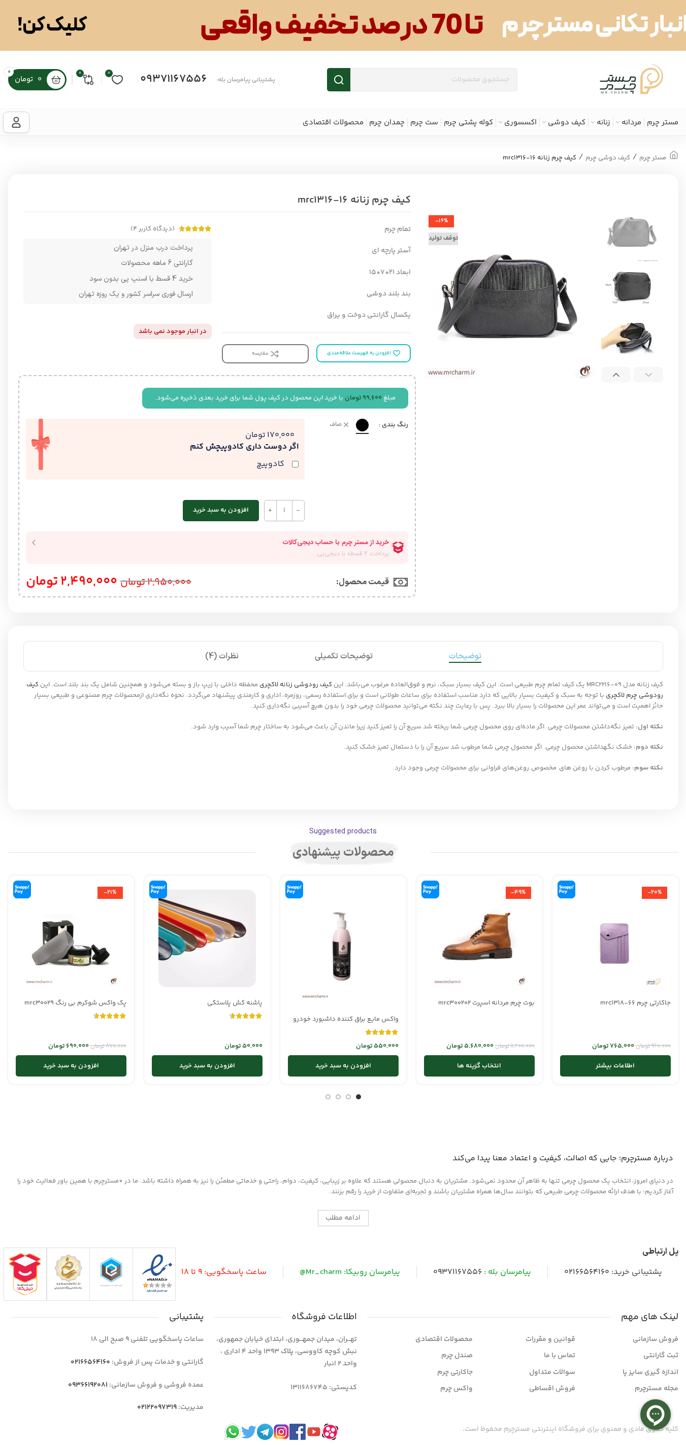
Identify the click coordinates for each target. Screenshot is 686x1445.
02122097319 (157, 1407)
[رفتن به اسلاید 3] (338, 1096)
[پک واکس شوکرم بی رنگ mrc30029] (71, 938)
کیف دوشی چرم (607, 158)
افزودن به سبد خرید (221, 510)
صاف (336, 425)
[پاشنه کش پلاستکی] (207, 938)
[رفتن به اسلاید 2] (348, 1096)
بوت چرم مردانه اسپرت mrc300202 (486, 1003)
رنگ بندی (395, 425)
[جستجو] (338, 79)
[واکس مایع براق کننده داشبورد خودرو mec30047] (343, 946)
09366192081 (88, 1385)
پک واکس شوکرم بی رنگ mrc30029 (75, 1003)
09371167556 (173, 79)
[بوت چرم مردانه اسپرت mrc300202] (479, 938)
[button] (648, 374)
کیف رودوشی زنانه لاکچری (295, 685)
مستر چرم (652, 158)
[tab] (465, 656)
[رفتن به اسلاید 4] (328, 1096)
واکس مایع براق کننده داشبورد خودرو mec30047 (346, 1023)
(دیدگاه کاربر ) (152, 229)
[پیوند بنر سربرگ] (343, 25)
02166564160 (586, 1272)
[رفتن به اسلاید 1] (358, 1096)
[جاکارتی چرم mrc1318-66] (615, 938)
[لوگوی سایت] (631, 80)
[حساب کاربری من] (16, 122)
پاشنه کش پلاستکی (235, 1003)
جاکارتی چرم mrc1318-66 (635, 1003)
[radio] (362, 425)
